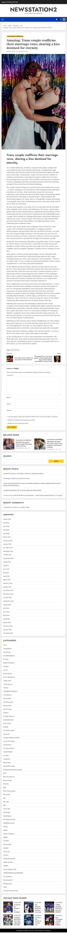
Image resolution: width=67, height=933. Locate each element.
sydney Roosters (8, 862)
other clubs (6, 809)
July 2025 (6, 565)
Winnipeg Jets (7, 883)
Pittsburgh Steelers (9, 819)
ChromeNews (39, 930)
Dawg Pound (7, 705)
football (5, 727)
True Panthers (7, 876)
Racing (5, 826)
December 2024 (8, 590)
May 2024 (6, 615)
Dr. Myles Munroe (8, 716)
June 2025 (6, 569)
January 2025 (7, 587)
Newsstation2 (11, 51)
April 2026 (6, 533)
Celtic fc (5, 688)
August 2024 (7, 605)
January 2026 (7, 544)
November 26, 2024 (23, 51)
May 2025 (6, 572)
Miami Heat (7, 762)
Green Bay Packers (9, 741)
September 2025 (8, 558)
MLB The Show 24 (8, 777)
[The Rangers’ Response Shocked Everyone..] (29, 907)
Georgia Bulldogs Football (11, 738)
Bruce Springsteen (9, 677)
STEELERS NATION (9, 859)
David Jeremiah (8, 702)
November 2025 (8, 551)
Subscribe (64, 19)
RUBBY (5, 837)
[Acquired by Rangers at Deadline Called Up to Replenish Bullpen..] (8, 907)
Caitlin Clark (7, 681)
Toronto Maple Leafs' (9, 869)
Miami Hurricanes (9, 766)
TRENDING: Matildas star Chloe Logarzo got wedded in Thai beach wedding (54, 444)
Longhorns (6, 759)
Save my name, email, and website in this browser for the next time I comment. (33, 416)
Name (9, 397)
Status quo (6, 851)
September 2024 (8, 601)
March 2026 (7, 537)
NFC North (6, 794)
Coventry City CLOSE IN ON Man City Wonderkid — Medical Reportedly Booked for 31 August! (32, 495)
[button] (3, 19)
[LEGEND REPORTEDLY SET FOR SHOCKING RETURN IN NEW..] (8, 919)
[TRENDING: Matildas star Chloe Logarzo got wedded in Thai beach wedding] (39, 444)
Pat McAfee (6, 812)
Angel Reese (7, 652)
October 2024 (7, 597)
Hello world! (25, 507)
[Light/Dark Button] (57, 19)
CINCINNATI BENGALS (10, 691)
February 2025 (7, 583)
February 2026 (7, 540)
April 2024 (6, 619)
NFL (4, 798)
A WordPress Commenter (11, 507)
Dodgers (5, 713)
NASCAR (5, 784)
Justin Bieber (7, 745)
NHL (4, 805)
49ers (5, 645)
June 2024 (6, 612)
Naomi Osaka (7, 780)
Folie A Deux (7, 723)
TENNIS (5, 866)
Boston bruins (7, 673)
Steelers (5, 855)
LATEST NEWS (7, 752)
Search (7, 456)
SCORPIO (6, 841)
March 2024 (7, 622)
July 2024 (6, 608)
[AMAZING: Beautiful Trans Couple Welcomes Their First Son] (8, 444)
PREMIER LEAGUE (9, 823)
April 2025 (6, 576)
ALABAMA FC (7, 649)
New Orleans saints (9, 791)
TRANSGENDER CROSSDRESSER (15, 36)
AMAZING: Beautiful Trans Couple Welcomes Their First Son (24, 444)
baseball (5, 666)
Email (9, 404)
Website (9, 410)
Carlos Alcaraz (7, 684)
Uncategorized (8, 880)
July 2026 (6, 523)
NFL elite (6, 802)
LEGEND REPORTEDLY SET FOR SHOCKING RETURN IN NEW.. (22, 490)
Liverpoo (6, 755)
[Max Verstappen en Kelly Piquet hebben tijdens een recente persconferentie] (49, 919)
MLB (4, 773)
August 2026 (7, 519)
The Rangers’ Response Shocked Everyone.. (16, 478)
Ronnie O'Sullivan (8, 834)
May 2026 (6, 530)
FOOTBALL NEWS (9, 730)
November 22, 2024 (22, 448)
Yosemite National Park (10, 891)
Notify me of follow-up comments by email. (21, 420)
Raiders (5, 830)
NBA (4, 787)
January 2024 (7, 629)
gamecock (6, 734)
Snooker (5, 848)
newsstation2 (33, 9)
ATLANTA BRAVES (9, 656)
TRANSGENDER (15, 350)
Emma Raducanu (8, 720)
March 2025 (7, 580)
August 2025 (7, 562)
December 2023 (8, 633)
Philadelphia (7, 816)
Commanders (7, 695)
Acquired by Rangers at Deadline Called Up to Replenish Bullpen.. (23, 473)
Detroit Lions (7, 709)
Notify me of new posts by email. (18, 423)
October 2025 (7, 555)
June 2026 (6, 526)
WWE (5, 887)
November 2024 (8, 594)
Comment (10, 375)
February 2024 (7, 626)
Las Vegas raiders (8, 748)
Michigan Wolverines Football (12, 770)
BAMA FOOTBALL (8, 663)
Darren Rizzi (7, 698)
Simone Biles (7, 844)
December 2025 (8, 548)
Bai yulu (5, 659)
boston (5, 670)
